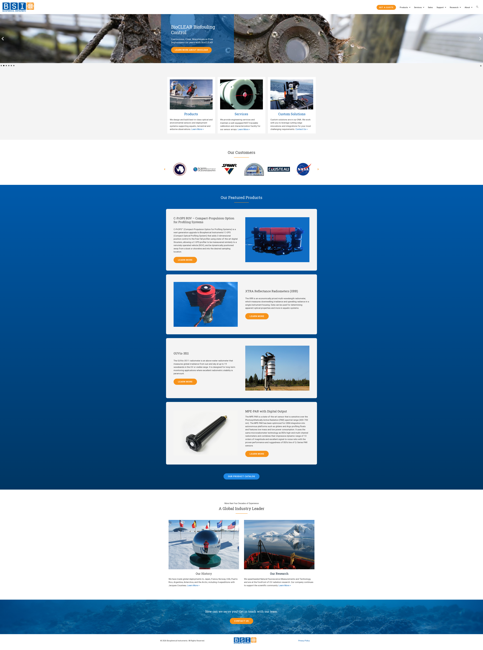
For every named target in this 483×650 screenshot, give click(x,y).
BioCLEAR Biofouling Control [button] (3, 66)
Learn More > (197, 130)
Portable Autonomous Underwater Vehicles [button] (11, 66)
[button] (477, 7)
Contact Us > (301, 130)
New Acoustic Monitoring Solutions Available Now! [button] (13, 66)
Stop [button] (480, 66)
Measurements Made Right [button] (1, 66)
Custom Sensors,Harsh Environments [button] (6, 66)
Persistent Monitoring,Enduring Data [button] (8, 66)
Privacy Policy (304, 641)
